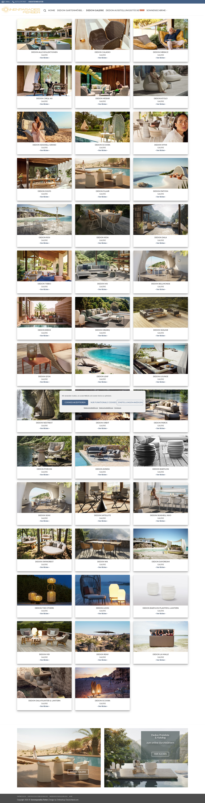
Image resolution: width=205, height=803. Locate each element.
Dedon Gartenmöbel (69, 10)
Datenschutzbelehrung (91, 408)
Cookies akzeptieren (75, 402)
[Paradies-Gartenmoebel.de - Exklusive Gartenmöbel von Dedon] (21, 9)
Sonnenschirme (156, 10)
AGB (70, 796)
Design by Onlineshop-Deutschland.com (64, 800)
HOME (51, 10)
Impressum (117, 408)
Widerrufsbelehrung (58, 796)
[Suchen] (45, 10)
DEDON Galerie (95, 10)
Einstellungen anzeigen (130, 402)
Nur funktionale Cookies (103, 402)
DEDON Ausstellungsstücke (122, 10)
